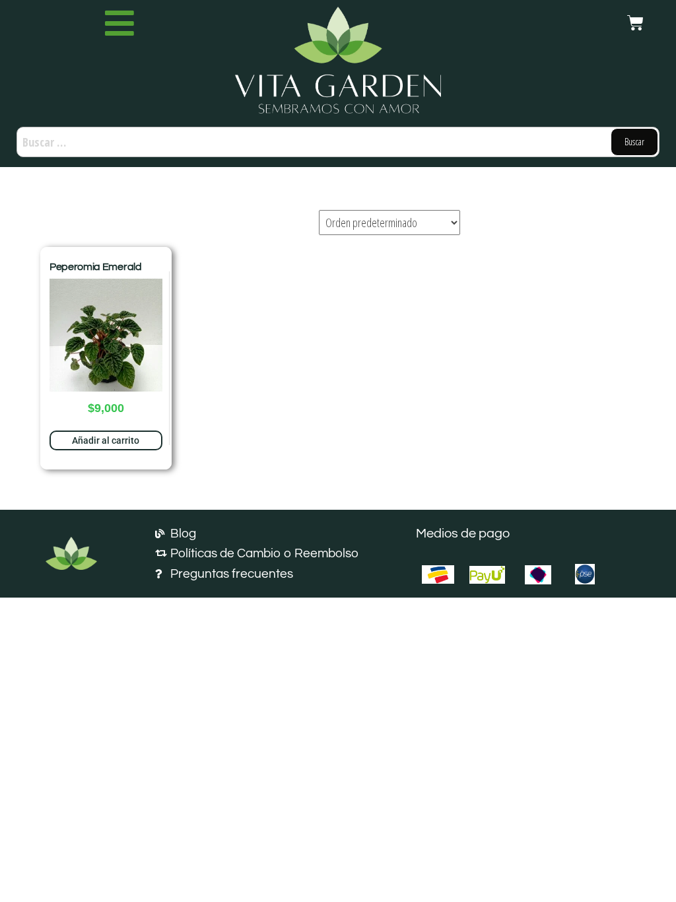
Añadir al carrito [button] (105, 440)
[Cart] (635, 23)
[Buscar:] (338, 142)
